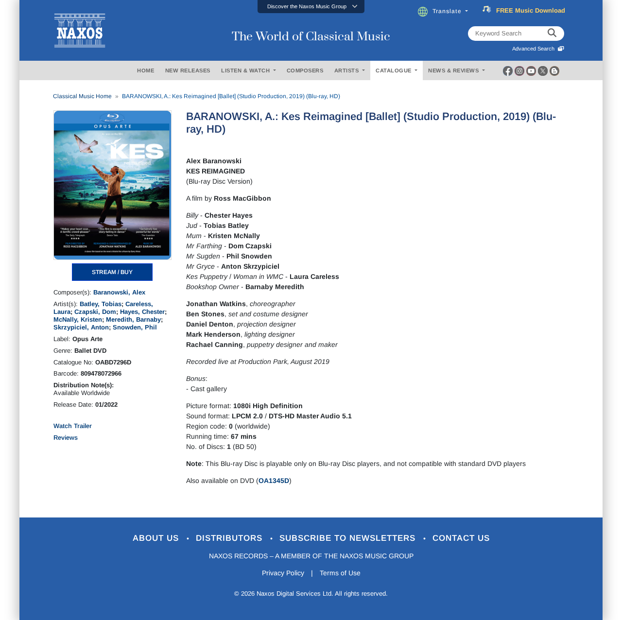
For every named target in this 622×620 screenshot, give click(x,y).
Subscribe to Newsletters (348, 538)
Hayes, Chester (142, 311)
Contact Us (461, 538)
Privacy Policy (283, 573)
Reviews (65, 437)
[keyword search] (552, 33)
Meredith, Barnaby (133, 319)
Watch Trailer (72, 426)
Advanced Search (534, 49)
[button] (311, 6)
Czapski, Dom (95, 311)
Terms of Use (340, 573)
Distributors (230, 538)
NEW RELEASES (187, 70)
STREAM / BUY (112, 272)
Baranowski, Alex (119, 292)
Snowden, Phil (135, 327)
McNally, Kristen (77, 319)
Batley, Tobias (100, 304)
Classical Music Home (82, 96)
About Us (157, 538)
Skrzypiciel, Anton (81, 327)
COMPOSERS (305, 70)
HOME (145, 70)
